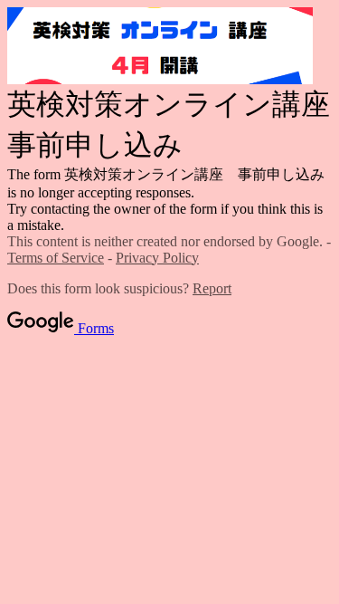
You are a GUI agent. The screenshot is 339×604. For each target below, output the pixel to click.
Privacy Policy (157, 257)
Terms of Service (55, 257)
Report (212, 288)
